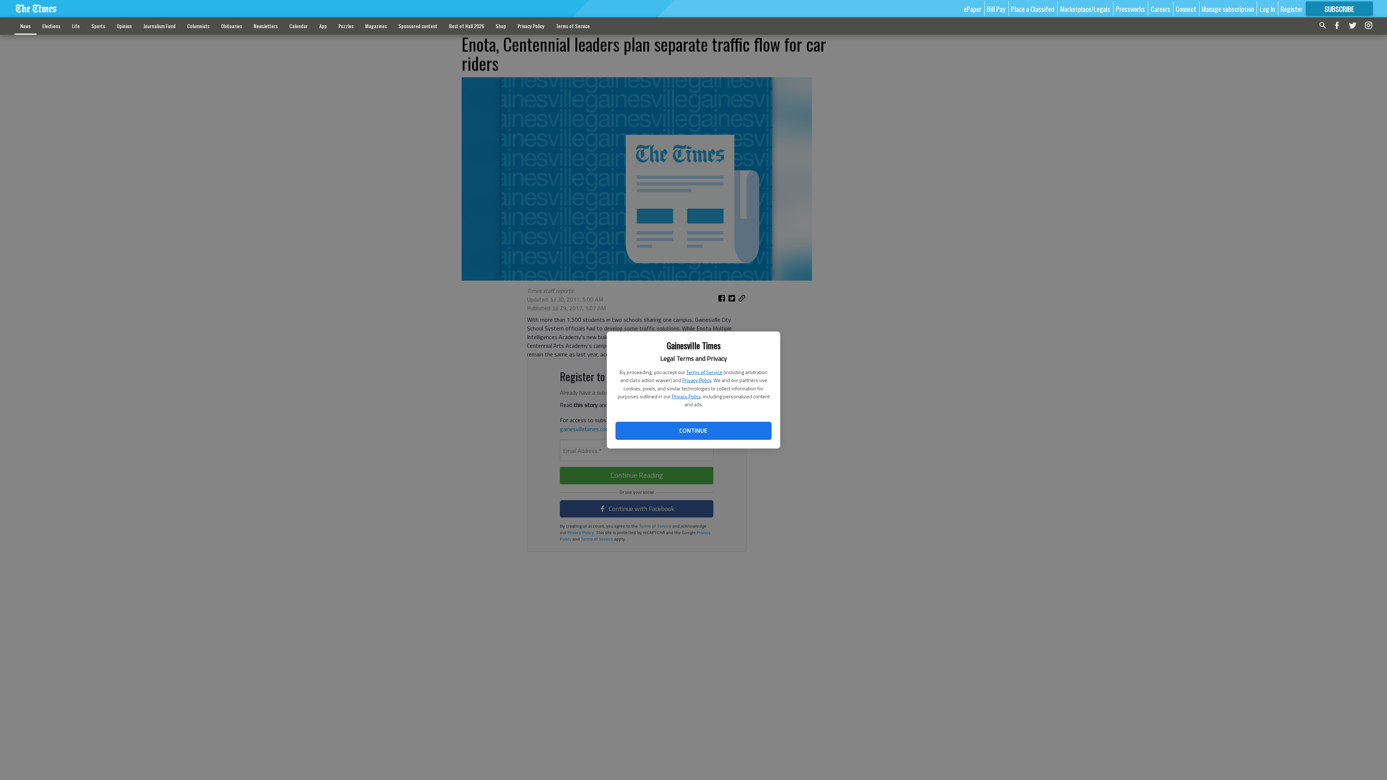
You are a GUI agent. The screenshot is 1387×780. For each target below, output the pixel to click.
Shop (501, 26)
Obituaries (231, 26)
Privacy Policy (696, 380)
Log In (1267, 8)
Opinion (124, 26)
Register (1291, 8)
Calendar (298, 26)
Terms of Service (704, 372)
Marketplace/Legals (1085, 8)
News (25, 26)
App (323, 26)
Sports (98, 26)
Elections (51, 26)
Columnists (198, 26)
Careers (1160, 8)
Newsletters (266, 26)
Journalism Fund (159, 26)
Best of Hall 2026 (466, 26)
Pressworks (1130, 8)
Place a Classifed (1032, 8)
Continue (693, 430)
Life (76, 26)
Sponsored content (417, 26)
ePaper (972, 8)
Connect (1186, 8)
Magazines (376, 26)
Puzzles (346, 26)
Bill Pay (996, 8)
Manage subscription (1228, 8)
